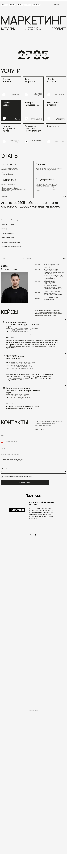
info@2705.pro (39, 429)
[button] (33, 87)
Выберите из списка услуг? (12, 460)
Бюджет (4, 468)
